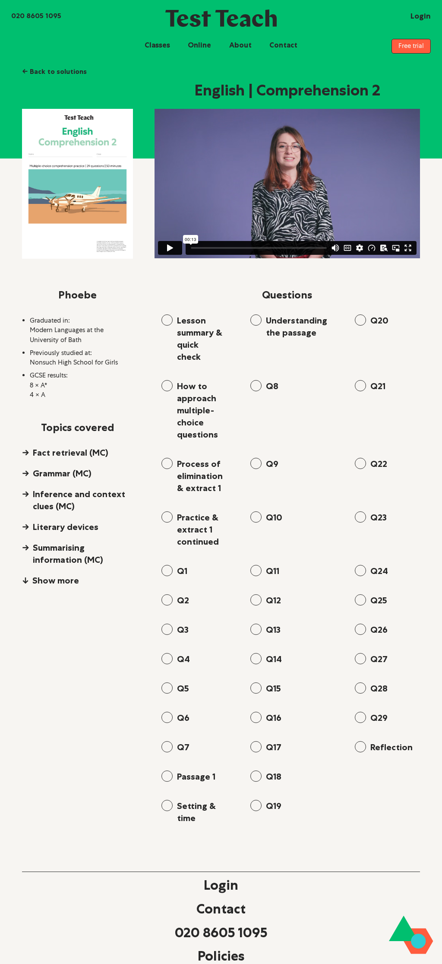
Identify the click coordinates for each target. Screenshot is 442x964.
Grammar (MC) (62, 473)
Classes (157, 45)
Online (199, 45)
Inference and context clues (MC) (79, 500)
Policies (221, 956)
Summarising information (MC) (68, 553)
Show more (55, 580)
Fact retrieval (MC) (70, 452)
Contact (283, 45)
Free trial (411, 45)
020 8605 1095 (221, 932)
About (240, 45)
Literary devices (65, 527)
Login (221, 885)
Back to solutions (54, 71)
